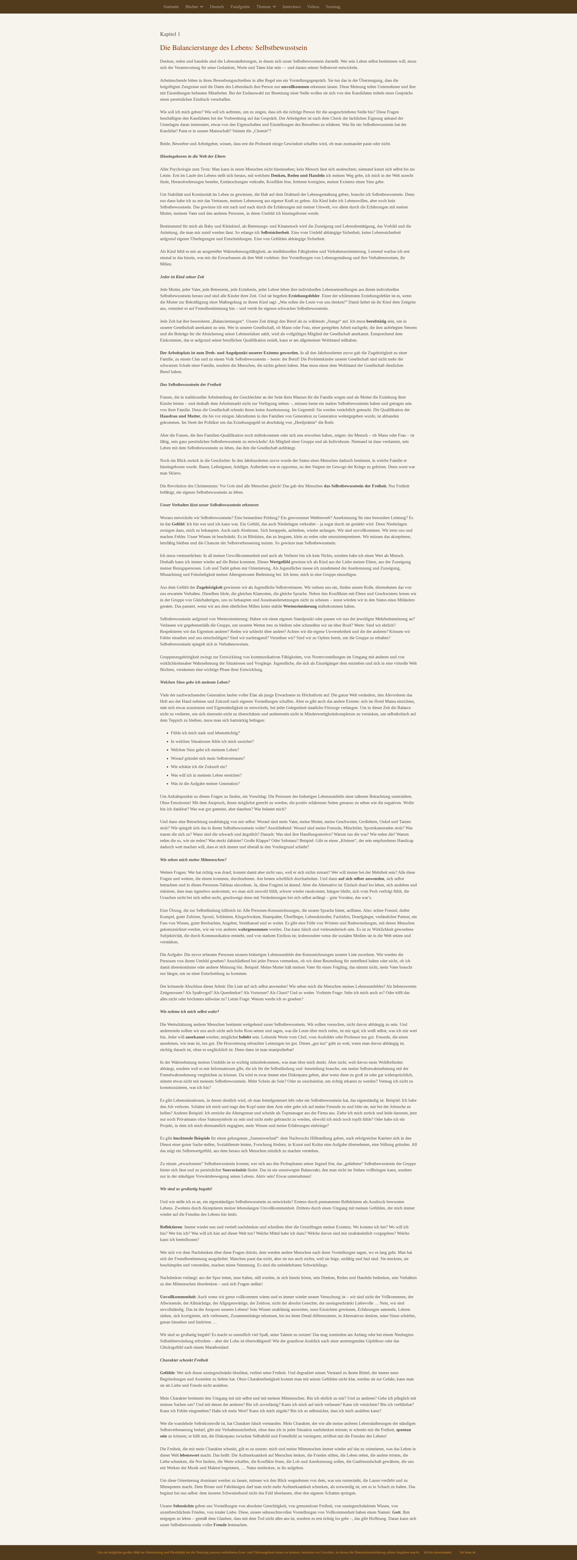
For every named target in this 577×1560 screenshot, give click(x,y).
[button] (200, 6)
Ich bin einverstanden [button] (437, 1552)
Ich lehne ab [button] (467, 1552)
